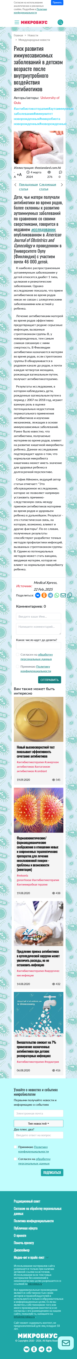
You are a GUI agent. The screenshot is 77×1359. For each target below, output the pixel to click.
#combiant (41, 771)
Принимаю (33, 1149)
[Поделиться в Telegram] (50, 595)
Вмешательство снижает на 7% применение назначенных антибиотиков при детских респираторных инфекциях (36, 1049)
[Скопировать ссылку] (69, 595)
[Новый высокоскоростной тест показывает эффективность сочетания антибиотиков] (38, 719)
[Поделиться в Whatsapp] (56, 595)
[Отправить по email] (63, 595)
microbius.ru (35, 1283)
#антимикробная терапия (32, 884)
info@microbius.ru (24, 1316)
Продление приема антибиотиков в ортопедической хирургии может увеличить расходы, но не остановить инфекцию (38, 958)
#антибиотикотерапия (31, 108)
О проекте (20, 1235)
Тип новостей (37, 1123)
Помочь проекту (24, 1242)
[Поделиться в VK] (37, 595)
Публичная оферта (26, 1228)
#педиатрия (51, 1061)
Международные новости (34, 39)
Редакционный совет (27, 1201)
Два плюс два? (24, 1129)
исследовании (43, 229)
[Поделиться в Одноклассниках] (44, 595)
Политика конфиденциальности (34, 1220)
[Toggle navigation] (17, 22)
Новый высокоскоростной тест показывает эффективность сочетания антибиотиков (36, 751)
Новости (33, 35)
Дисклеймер (22, 1250)
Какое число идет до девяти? (36, 640)
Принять (57, 2)
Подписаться (52, 1172)
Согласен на (34, 1161)
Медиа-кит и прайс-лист (29, 1257)
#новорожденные (53, 124)
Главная (18, 35)
